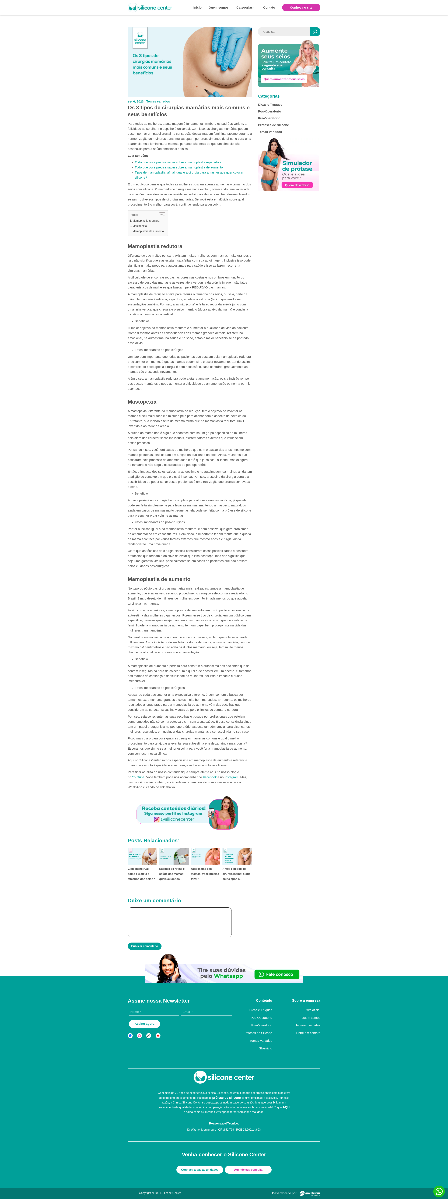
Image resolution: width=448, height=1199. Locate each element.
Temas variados (158, 101)
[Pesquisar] (315, 31)
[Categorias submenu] (254, 8)
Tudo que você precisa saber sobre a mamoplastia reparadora (178, 162)
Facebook (210, 777)
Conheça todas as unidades (199, 1169)
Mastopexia (140, 225)
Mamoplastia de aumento (148, 231)
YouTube (138, 777)
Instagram (232, 777)
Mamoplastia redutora (146, 220)
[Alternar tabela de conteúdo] (160, 215)
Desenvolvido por (284, 1193)
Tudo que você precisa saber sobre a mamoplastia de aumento (179, 167)
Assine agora (144, 1023)
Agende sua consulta (248, 1169)
